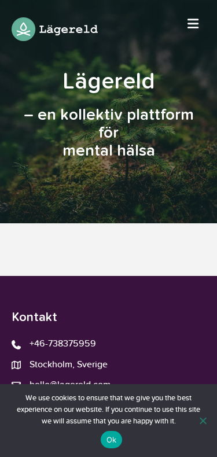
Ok (111, 439)
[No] (202, 420)
